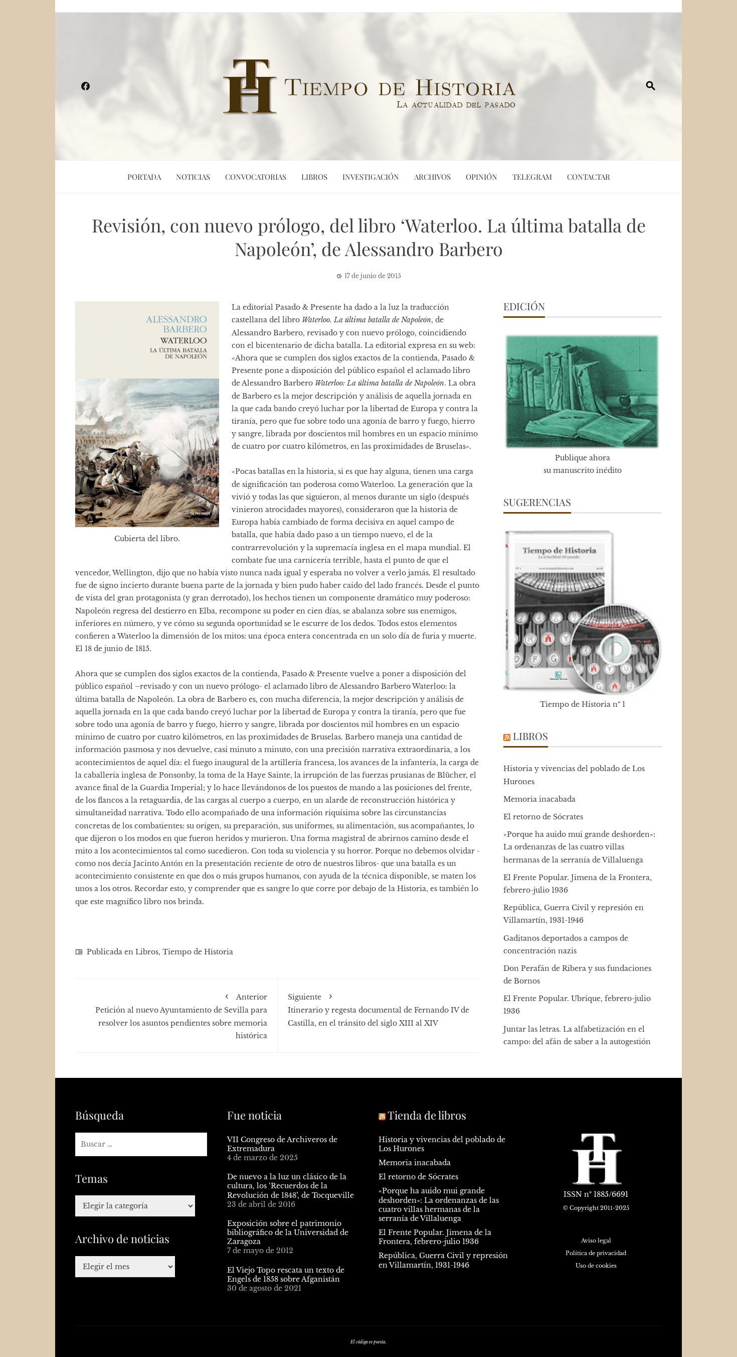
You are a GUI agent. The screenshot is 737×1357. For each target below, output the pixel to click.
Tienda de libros (427, 1115)
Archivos (432, 177)
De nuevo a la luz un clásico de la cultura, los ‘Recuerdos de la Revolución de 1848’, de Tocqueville (290, 1185)
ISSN (573, 1194)
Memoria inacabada (539, 799)
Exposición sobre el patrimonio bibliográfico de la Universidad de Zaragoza (287, 1232)
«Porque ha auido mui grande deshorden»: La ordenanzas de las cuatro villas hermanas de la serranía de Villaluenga (579, 847)
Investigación (370, 177)
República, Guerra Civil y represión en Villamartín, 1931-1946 (443, 1260)
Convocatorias (255, 177)
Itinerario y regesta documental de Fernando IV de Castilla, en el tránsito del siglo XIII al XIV (378, 1010)
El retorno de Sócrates (543, 816)
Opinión (481, 177)
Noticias (193, 177)
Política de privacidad (596, 1253)
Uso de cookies (596, 1265)
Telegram (532, 177)
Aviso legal (596, 1240)
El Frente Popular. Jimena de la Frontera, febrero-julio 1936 (435, 1237)
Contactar (588, 177)
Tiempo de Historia (197, 951)
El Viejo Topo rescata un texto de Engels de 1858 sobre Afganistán (285, 1275)
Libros (314, 177)
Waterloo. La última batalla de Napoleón (366, 319)
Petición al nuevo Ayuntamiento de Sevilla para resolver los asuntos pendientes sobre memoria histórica (181, 1016)
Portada (144, 177)
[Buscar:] (141, 1144)
